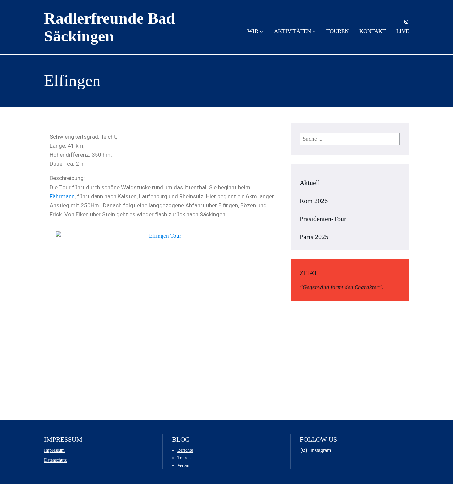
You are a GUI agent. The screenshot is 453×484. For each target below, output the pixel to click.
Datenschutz (55, 460)
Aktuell (310, 182)
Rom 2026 (314, 200)
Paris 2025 (314, 236)
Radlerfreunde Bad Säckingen (109, 27)
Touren (184, 457)
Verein (183, 465)
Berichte (185, 450)
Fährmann (62, 196)
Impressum (54, 450)
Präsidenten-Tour (323, 218)
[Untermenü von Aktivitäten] (314, 31)
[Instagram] (406, 21)
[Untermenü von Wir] (261, 31)
